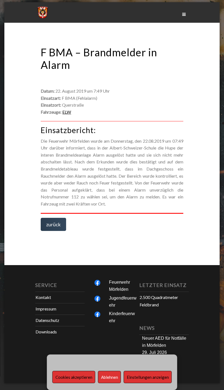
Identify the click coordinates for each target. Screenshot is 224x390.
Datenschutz (47, 320)
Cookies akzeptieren (73, 377)
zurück (53, 224)
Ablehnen (109, 377)
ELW (66, 112)
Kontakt (43, 297)
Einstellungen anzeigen (148, 377)
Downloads (46, 331)
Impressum (46, 308)
